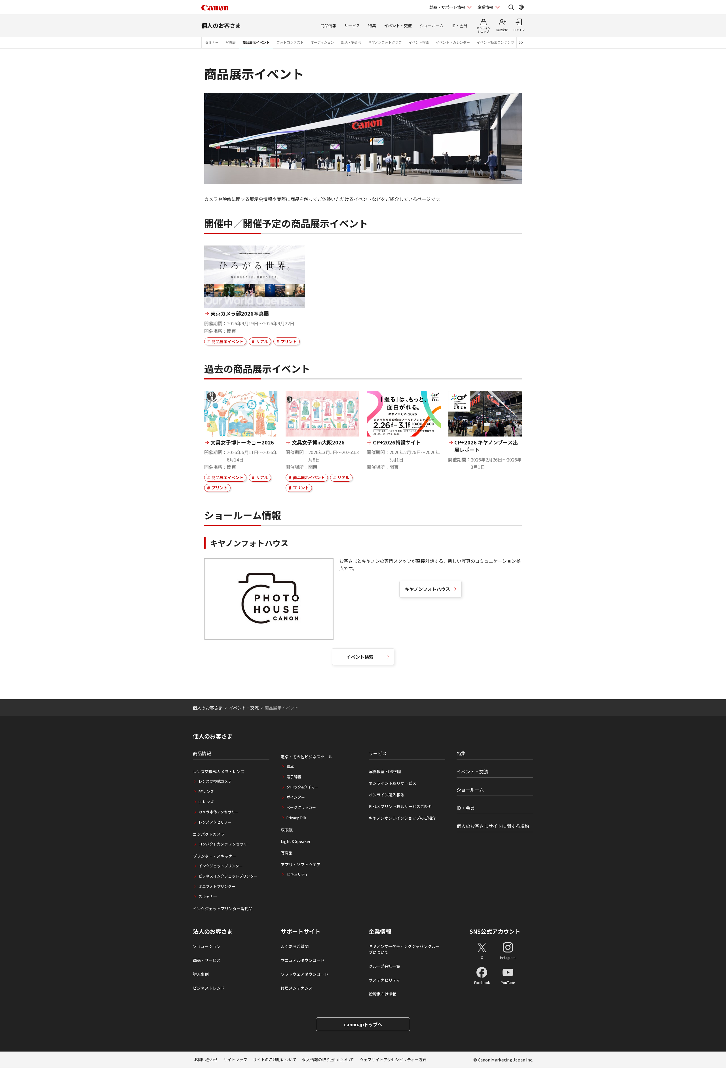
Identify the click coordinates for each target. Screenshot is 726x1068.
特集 (372, 25)
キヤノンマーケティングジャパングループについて (404, 949)
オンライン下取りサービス (392, 783)
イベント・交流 (398, 25)
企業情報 (485, 7)
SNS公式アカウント (495, 931)
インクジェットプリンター (221, 865)
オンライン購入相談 (386, 795)
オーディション (322, 42)
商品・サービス (207, 960)
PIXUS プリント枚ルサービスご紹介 (400, 806)
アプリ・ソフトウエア (300, 864)
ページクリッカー (301, 807)
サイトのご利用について (275, 1059)
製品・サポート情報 (447, 7)
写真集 (287, 853)
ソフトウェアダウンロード (304, 974)
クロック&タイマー (302, 787)
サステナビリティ (384, 980)
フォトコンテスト (290, 42)
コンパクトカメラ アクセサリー (225, 844)
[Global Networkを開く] (521, 7)
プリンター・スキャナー (215, 856)
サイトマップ (235, 1059)
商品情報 (328, 25)
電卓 (290, 766)
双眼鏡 (287, 829)
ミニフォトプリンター (217, 886)
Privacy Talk (296, 817)
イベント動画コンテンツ (495, 42)
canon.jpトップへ (363, 1024)
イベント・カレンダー (453, 42)
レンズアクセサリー (215, 822)
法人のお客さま (213, 931)
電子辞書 (293, 776)
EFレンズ (206, 801)
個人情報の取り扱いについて (328, 1059)
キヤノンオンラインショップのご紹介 (402, 818)
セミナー (212, 42)
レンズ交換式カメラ (215, 781)
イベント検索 (419, 42)
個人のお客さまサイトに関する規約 (493, 825)
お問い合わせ (206, 1059)
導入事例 (201, 974)
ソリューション (207, 946)
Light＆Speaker (296, 841)
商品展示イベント (256, 42)
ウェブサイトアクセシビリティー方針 (393, 1059)
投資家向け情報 (382, 994)
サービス (352, 25)
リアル (262, 341)
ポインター (295, 797)
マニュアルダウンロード (302, 960)
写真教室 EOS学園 (385, 771)
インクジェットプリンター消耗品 (222, 908)
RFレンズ (206, 791)
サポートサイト (300, 931)
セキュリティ (297, 874)
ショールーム (432, 25)
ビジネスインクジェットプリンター (228, 876)
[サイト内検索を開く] (511, 7)
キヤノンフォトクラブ (385, 42)
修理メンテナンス (297, 988)
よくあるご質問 (295, 946)
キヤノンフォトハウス (427, 589)
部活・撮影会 (351, 42)
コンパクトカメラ (209, 834)
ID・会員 (459, 25)
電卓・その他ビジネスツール (306, 756)
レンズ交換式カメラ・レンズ (218, 771)
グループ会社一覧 (384, 966)
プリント (289, 341)
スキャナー (208, 896)
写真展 (230, 42)
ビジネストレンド (209, 988)
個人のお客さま (221, 25)
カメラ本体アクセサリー (219, 812)
